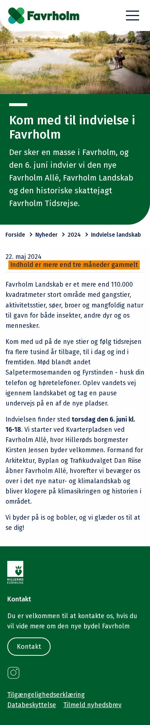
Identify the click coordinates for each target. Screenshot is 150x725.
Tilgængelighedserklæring (46, 695)
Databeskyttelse (31, 705)
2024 (74, 234)
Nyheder (46, 234)
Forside (15, 234)
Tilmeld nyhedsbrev (92, 705)
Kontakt (29, 647)
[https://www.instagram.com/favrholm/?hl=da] (13, 673)
